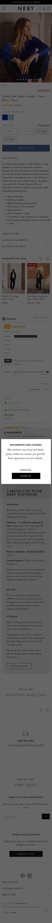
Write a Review (41, 317)
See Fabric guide (19, 666)
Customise (25, 470)
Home (5, 85)
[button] (12, 105)
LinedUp (13, 912)
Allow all (26, 476)
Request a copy (26, 854)
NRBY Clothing (21, 903)
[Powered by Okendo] (9, 318)
